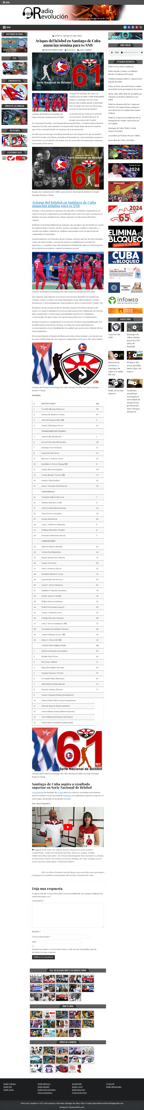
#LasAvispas (38, 792)
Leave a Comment (86, 50)
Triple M (110, 1084)
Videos (79, 36)
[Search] (140, 27)
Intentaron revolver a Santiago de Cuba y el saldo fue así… (115, 368)
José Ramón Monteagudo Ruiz (71, 856)
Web (34, 942)
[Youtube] (137, 27)
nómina (100, 856)
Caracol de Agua (79, 1093)
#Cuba (60, 792)
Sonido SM (77, 1084)
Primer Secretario (52, 859)
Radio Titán (9, 1090)
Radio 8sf (8, 1087)
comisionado (37, 853)
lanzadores (91, 856)
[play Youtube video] (68, 827)
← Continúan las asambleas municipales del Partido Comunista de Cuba (61, 875)
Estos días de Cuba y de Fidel (121, 140)
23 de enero (46, 850)
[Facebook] (129, 27)
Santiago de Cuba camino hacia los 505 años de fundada (133, 340)
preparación (37, 859)
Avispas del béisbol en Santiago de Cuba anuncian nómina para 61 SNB (68, 43)
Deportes (58, 36)
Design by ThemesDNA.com (72, 1107)
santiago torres (95, 859)
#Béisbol (67, 796)
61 (54, 850)
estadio (91, 853)
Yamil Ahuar (51, 862)
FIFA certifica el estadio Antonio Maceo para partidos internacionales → (73, 872)
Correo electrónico (41, 937)
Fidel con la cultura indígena (120, 67)
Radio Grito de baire (47, 1090)
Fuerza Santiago (45, 1093)
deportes (75, 853)
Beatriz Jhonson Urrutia (74, 850)
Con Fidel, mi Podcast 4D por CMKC (124, 136)
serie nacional (38, 862)
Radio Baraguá (78, 1090)
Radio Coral (77, 1087)
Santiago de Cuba (69, 36)
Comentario (38, 901)
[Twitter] (125, 27)
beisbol (89, 850)
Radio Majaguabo (114, 1087)
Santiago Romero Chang (53, 50)
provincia (66, 859)
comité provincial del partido (57, 853)
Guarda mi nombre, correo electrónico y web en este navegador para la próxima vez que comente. (64, 950)
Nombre (36, 932)
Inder (54, 856)
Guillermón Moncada (41, 856)
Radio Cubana (10, 1084)
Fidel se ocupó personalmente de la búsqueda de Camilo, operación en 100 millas (124, 121)
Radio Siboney (44, 1084)
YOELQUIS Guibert (65, 862)
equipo (84, 853)
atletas (59, 850)
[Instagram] (133, 27)
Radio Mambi (43, 1087)
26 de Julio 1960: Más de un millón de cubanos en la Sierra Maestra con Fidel (125, 97)
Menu (8, 2)
